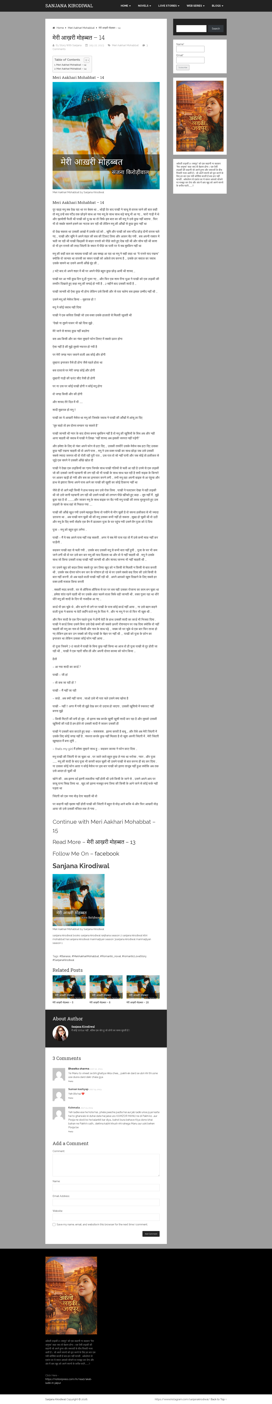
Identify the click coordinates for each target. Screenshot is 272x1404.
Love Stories (167, 5)
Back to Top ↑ (219, 1399)
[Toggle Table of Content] (85, 60)
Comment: (59, 1151)
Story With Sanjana (71, 45)
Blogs (216, 5)
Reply (70, 1081)
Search (216, 28)
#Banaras (65, 956)
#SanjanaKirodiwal (63, 960)
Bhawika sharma (78, 1068)
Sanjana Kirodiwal (69, 5)
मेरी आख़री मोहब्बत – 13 (111, 842)
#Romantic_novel (110, 956)
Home (124, 5)
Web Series (194, 5)
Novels (143, 5)
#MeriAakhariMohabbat (85, 956)
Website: (58, 1210)
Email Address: (61, 1196)
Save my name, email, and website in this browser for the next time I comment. (102, 1224)
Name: (56, 1181)
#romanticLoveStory (134, 956)
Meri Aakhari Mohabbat (81, 27)
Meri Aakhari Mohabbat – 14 (71, 64)
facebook (107, 853)
